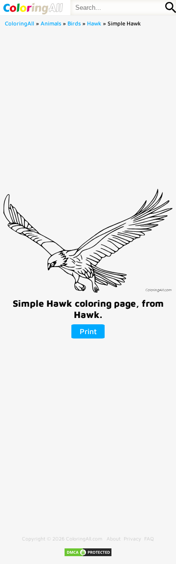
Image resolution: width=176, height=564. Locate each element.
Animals (51, 23)
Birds (74, 23)
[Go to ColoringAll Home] (33, 7)
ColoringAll (19, 23)
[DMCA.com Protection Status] (88, 555)
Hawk (94, 23)
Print (88, 331)
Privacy (132, 538)
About (114, 538)
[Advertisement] (88, 110)
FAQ (149, 538)
